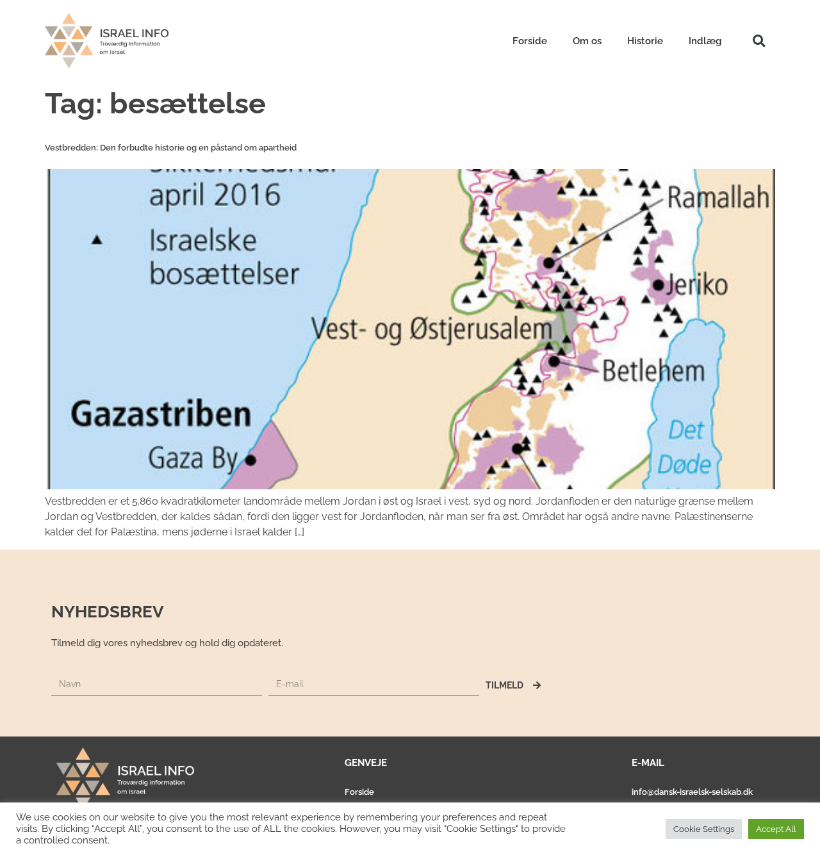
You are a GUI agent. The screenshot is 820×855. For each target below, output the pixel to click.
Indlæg (705, 41)
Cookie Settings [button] (703, 829)
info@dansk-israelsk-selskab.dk (692, 792)
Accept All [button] (776, 829)
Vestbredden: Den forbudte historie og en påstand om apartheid (171, 147)
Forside (529, 41)
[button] (759, 40)
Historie (645, 41)
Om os (587, 41)
